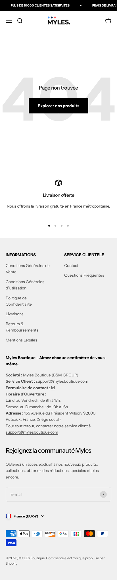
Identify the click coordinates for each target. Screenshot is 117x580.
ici (53, 387)
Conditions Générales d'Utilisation (25, 285)
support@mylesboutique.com (32, 432)
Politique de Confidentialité (19, 301)
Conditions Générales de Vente (28, 268)
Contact (71, 265)
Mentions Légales (21, 340)
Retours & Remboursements (22, 327)
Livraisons (15, 313)
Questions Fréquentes (84, 275)
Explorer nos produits (58, 105)
